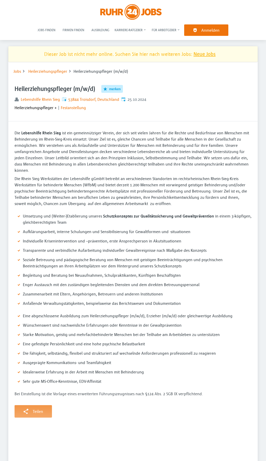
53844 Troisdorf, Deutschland (93, 99)
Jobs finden (46, 30)
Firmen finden (73, 30)
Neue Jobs (205, 54)
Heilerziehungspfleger (47, 71)
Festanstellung (73, 107)
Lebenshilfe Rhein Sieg (40, 99)
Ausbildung (100, 30)
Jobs (17, 71)
